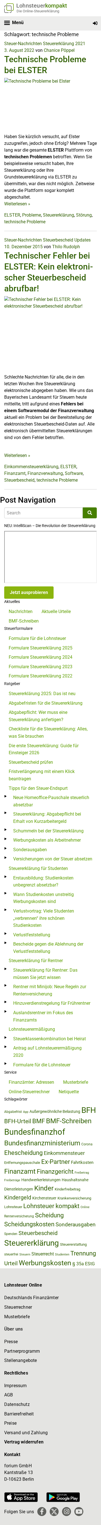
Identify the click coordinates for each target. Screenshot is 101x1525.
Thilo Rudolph (66, 246)
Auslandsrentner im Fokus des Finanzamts (43, 1016)
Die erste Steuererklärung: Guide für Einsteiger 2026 (44, 749)
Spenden (10, 1234)
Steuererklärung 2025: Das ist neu (42, 693)
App (25, 1112)
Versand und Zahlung (26, 1432)
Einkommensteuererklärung (31, 466)
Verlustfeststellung (31, 934)
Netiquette (69, 1091)
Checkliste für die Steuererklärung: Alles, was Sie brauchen (48, 732)
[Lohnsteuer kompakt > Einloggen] (95, 23)
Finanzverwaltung (45, 473)
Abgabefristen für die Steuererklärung (45, 703)
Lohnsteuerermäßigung (32, 1029)
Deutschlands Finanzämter (31, 1297)
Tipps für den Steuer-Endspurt (38, 788)
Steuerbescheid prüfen (31, 762)
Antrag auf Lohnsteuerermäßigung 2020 (47, 1051)
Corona (87, 1144)
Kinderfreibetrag (67, 1189)
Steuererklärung (58, 215)
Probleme (31, 215)
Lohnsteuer (13, 1207)
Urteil (11, 1263)
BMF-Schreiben (24, 621)
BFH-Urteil (17, 1121)
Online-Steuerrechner (29, 1091)
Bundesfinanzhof (34, 1132)
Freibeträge (12, 1180)
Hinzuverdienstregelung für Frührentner (51, 1003)
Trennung (83, 1253)
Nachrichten (21, 611)
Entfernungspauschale (22, 1162)
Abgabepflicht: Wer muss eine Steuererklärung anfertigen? (38, 716)
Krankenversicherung (74, 1198)
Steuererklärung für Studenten (38, 868)
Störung (84, 215)
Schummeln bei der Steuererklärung (48, 831)
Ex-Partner (55, 1161)
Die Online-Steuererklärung (38, 11)
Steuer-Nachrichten (23, 43)
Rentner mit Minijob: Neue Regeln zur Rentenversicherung (49, 990)
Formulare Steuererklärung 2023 (40, 666)
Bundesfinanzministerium (42, 1143)
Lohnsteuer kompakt (51, 1206)
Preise (10, 1423)
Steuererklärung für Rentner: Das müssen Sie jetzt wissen (45, 973)
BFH (88, 1110)
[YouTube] (78, 1511)
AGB (8, 1395)
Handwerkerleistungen (41, 1180)
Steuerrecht (42, 1254)
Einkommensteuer (64, 1153)
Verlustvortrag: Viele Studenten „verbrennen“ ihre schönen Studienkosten (43, 918)
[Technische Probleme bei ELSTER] (50, 105)
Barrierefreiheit (19, 1414)
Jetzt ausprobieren (29, 592)
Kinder (44, 1188)
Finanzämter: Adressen (31, 1082)
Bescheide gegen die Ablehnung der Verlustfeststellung (48, 947)
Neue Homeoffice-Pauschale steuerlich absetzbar (51, 801)
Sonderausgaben (30, 849)
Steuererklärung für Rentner (36, 960)
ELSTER (12, 215)
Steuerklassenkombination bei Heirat (49, 1038)
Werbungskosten (45, 1263)
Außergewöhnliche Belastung (54, 1111)
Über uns (13, 1329)
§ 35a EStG (83, 1263)
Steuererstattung (73, 1244)
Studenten (62, 1254)
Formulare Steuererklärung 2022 (40, 676)
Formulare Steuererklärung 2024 (40, 657)
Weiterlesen (17, 203)
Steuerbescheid (58, 240)
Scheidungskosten (29, 1224)
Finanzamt (15, 473)
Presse (11, 1341)
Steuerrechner (18, 1307)
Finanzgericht (55, 1171)
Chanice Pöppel (59, 50)
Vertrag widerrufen (23, 1442)
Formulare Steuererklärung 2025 (40, 648)
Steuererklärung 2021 (64, 43)
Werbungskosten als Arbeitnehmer (47, 840)
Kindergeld (17, 1197)
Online (85, 1207)
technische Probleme (24, 221)
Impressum (15, 1385)
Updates (82, 240)
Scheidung (49, 1215)
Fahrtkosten (82, 1162)
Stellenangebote (20, 1360)
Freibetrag (82, 1172)
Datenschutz (17, 1404)
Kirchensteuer (44, 1198)
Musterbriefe (75, 1082)
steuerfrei (11, 1254)
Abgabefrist (13, 1112)
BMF (38, 1121)
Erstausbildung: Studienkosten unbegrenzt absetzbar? (43, 881)
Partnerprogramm (22, 1351)
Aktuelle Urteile (56, 611)
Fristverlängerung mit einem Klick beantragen (42, 775)
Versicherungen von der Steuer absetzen (52, 859)
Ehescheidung (23, 1152)
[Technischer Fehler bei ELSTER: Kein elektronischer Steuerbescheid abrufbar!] (50, 334)
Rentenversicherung (19, 1216)
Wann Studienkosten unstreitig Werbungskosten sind (43, 898)
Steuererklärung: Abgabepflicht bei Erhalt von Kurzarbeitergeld (47, 817)
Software (74, 473)
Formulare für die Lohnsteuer (37, 638)
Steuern (24, 1254)
